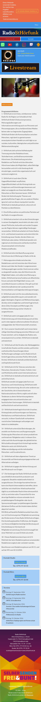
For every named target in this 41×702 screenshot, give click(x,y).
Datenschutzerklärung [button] (10, 19)
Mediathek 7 (10, 39)
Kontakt (31, 39)
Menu (36, 25)
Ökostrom (29, 695)
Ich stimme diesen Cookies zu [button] (27, 11)
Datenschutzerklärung (25, 686)
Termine (7, 588)
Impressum (12, 686)
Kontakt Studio (9, 558)
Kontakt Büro (9, 572)
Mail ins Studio (20, 562)
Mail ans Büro (20, 576)
